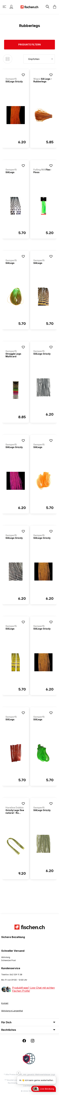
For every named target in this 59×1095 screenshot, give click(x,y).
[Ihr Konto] (11, 7)
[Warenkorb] (53, 7)
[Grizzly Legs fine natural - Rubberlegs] (16, 846)
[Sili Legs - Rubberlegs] (43, 115)
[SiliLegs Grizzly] (16, 115)
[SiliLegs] (16, 206)
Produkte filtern (29, 44)
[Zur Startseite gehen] (29, 6)
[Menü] (4, 7)
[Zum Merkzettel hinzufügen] (23, 75)
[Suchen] (47, 7)
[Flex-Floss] (43, 206)
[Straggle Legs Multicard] (16, 390)
